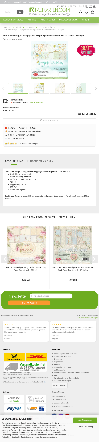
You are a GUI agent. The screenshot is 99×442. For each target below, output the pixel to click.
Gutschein (58, 359)
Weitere (85, 20)
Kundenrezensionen (40, 161)
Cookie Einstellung (85, 427)
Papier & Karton (47, 20)
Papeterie (31, 20)
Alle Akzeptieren (85, 420)
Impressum (58, 362)
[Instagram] (90, 6)
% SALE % (72, 6)
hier (45, 382)
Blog (80, 6)
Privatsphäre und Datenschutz (66, 378)
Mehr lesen (8, 335)
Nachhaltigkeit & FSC (62, 356)
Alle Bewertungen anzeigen (87, 318)
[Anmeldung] (81, 12)
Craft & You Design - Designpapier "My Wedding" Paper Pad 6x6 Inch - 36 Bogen (26, 268)
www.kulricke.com (59, 400)
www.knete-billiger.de (60, 403)
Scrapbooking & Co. (68, 20)
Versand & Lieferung (62, 367)
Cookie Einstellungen (62, 381)
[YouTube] (94, 6)
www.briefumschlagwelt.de (62, 406)
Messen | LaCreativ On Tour (65, 354)
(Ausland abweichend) (37, 102)
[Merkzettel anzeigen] (87, 12)
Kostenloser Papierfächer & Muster (22, 128)
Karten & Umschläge (13, 20)
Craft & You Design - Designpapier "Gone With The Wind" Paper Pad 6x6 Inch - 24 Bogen (72, 268)
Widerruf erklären (59, 385)
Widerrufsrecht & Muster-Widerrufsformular (71, 373)
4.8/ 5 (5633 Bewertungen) (21, 143)
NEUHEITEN (61, 6)
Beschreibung (14, 161)
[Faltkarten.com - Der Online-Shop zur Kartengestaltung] (49, 12)
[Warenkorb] (93, 12)
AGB (56, 375)
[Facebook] (86, 6)
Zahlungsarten (60, 370)
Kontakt (57, 364)
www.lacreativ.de (58, 396)
